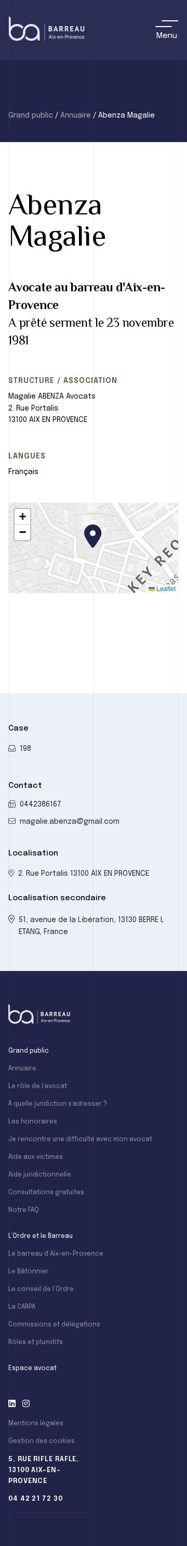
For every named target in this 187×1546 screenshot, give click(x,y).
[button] (93, 536)
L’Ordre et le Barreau (40, 1236)
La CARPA (21, 1307)
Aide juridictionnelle (39, 1175)
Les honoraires (32, 1122)
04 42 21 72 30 (35, 1499)
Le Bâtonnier (28, 1272)
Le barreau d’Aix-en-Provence (55, 1254)
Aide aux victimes (35, 1157)
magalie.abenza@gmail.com (69, 821)
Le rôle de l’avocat (37, 1086)
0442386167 (40, 804)
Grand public (30, 115)
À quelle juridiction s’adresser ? (57, 1104)
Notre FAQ (23, 1210)
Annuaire (75, 115)
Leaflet (165, 588)
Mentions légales (35, 1424)
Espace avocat (32, 1368)
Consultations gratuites (46, 1193)
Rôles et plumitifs (35, 1342)
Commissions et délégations (54, 1325)
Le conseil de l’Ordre (41, 1289)
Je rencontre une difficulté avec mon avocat (80, 1139)
